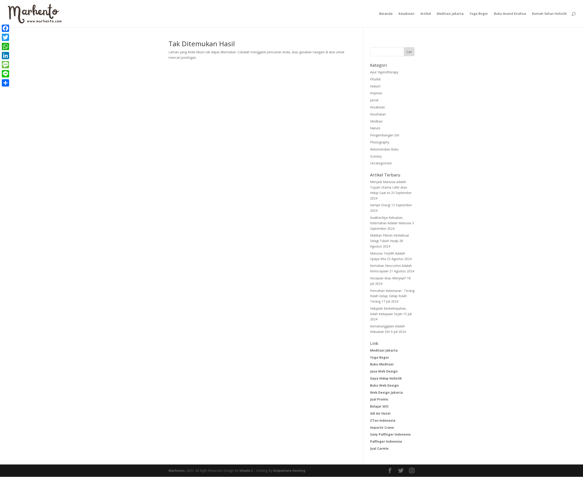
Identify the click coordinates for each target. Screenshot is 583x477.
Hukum (375, 86)
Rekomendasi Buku (384, 149)
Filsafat (375, 79)
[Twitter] (5, 37)
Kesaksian (406, 14)
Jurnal (374, 100)
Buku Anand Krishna (510, 14)
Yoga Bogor (479, 14)
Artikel (425, 14)
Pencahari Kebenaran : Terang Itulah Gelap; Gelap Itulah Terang (392, 296)
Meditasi (376, 121)
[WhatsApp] (5, 46)
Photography (379, 142)
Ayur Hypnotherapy (384, 72)
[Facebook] (5, 28)
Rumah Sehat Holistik (549, 14)
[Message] (5, 64)
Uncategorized (380, 163)
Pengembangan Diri (384, 135)
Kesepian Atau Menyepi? (388, 278)
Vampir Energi (380, 205)
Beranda (386, 14)
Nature (375, 128)
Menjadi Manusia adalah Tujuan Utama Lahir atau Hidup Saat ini (388, 187)
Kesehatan (378, 114)
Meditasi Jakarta (450, 14)
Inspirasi (376, 93)
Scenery (376, 156)
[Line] (5, 73)
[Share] (5, 82)
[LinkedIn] (5, 55)
